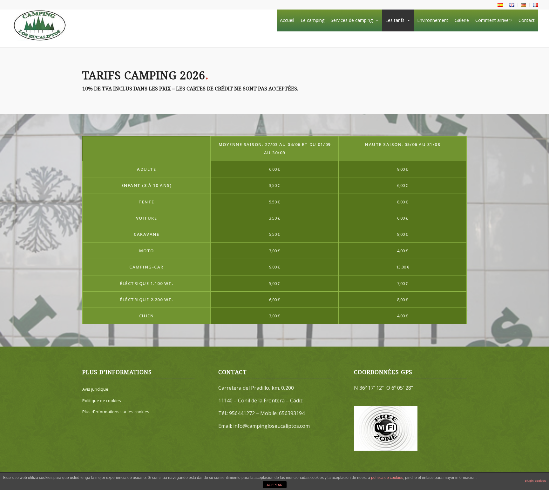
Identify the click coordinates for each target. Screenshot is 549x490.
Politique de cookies (101, 400)
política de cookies (387, 477)
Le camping (312, 20)
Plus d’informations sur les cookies (115, 411)
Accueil (287, 20)
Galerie (462, 20)
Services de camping (352, 20)
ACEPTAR (274, 485)
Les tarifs (394, 20)
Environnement (432, 20)
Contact (526, 20)
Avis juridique (95, 389)
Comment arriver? (493, 20)
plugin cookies (535, 480)
